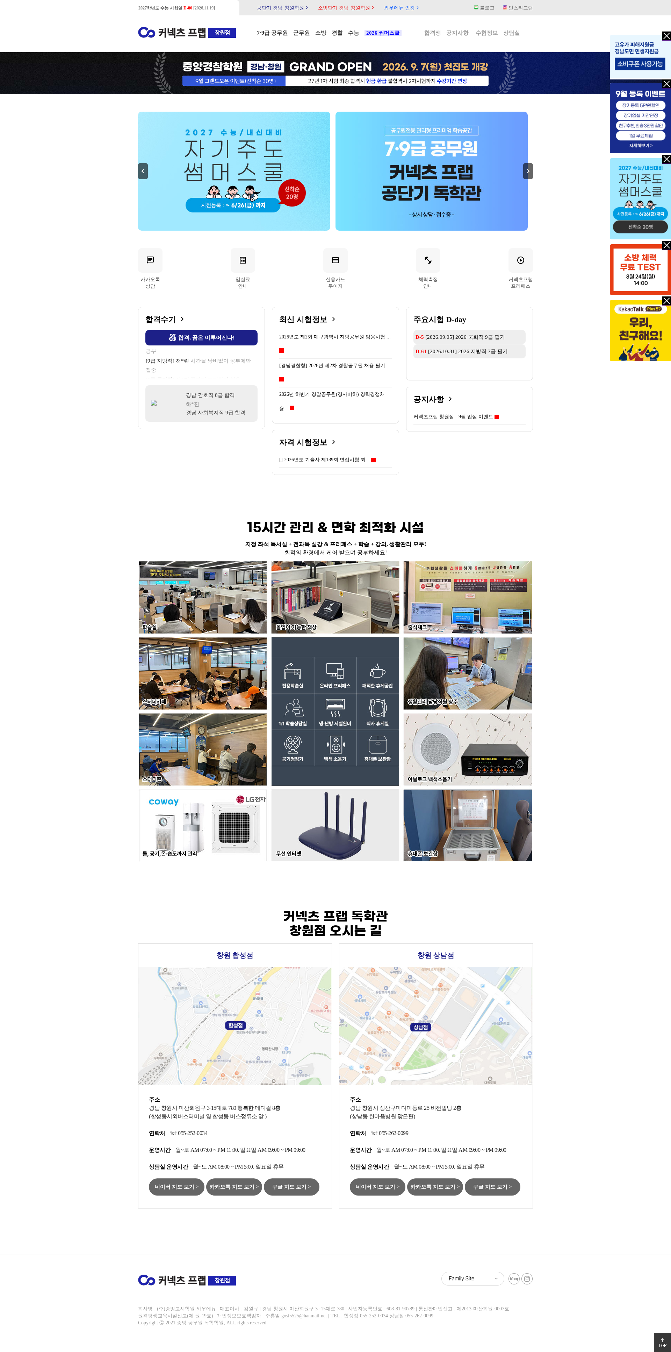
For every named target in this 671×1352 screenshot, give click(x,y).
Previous (143, 171)
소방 (320, 33)
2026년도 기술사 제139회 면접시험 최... (324, 459)
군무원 (301, 33)
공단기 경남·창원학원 (283, 7)
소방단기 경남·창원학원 (347, 7)
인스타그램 (520, 7)
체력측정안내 (428, 272)
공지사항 (457, 33)
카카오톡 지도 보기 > (234, 1187)
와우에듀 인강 (402, 7)
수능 (353, 33)
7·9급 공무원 (272, 33)
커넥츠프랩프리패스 (520, 272)
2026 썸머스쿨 (383, 33)
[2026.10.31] (462, 351)
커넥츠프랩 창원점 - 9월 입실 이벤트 (453, 416)
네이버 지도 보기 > (177, 1187)
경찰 (337, 33)
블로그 (486, 7)
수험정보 (487, 33)
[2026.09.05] (173, 8)
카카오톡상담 (150, 272)
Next (528, 171)
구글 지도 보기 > (291, 1187)
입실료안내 (243, 272)
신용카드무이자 (335, 272)
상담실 (511, 33)
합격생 (432, 33)
